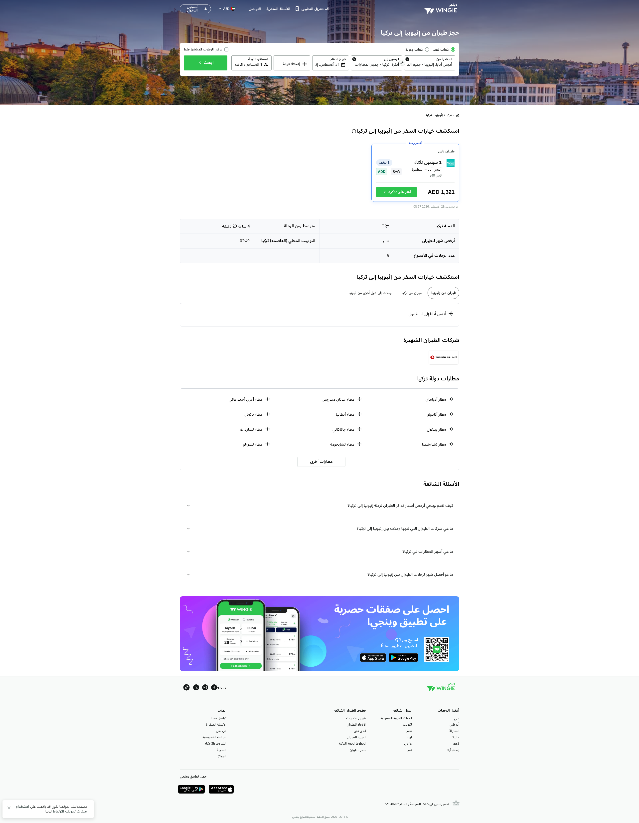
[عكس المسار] (402, 63)
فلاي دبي (360, 730)
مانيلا (455, 737)
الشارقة (454, 730)
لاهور (456, 743)
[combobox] (429, 64)
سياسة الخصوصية (214, 737)
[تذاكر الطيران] (457, 115)
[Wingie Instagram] (205, 688)
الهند (410, 737)
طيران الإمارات (356, 718)
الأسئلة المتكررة (216, 724)
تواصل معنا (218, 718)
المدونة (221, 750)
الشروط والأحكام (215, 743)
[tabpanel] (319, 314)
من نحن (221, 730)
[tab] (443, 293)
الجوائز (222, 756)
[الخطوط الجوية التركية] (443, 357)
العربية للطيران (356, 737)
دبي (456, 718)
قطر (410, 750)
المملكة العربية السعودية (396, 718)
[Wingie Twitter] (196, 688)
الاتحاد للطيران (356, 724)
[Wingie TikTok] (186, 688)
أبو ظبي (454, 724)
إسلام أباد (453, 750)
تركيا (449, 115)
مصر (410, 730)
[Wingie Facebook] (214, 688)
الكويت (408, 724)
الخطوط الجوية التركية (352, 743)
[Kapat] (8, 808)
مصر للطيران (357, 750)
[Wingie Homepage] (441, 8)
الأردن (408, 743)
